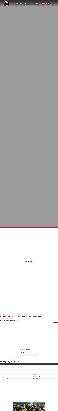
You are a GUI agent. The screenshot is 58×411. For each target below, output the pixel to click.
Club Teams (31, 3)
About (21, 3)
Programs (25, 3)
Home (17, 3)
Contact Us (36, 3)
